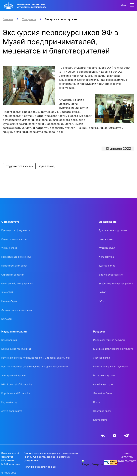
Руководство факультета (15, 230)
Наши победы (9, 301)
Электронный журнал (13, 375)
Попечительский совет (14, 265)
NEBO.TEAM (127, 457)
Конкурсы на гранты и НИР (16, 348)
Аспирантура (106, 256)
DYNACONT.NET (127, 461)
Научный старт (10, 402)
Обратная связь (102, 411)
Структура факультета (14, 239)
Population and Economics (15, 393)
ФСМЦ (102, 301)
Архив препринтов (11, 411)
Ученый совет (9, 247)
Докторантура (107, 265)
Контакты (6, 318)
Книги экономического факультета (113, 348)
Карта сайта (100, 419)
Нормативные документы (16, 256)
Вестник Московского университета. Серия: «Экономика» (34, 366)
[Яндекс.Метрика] (93, 463)
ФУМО (102, 292)
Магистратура (107, 247)
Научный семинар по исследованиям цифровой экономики (35, 357)
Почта (96, 402)
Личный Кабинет (102, 393)
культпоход (46, 166)
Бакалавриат (106, 239)
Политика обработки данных (40, 466)
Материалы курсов (104, 375)
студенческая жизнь (19, 166)
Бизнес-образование (111, 274)
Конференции (9, 339)
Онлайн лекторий (103, 384)
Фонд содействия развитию (17, 283)
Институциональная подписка (110, 366)
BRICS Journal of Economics (16, 384)
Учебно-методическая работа (116, 283)
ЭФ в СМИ (7, 292)
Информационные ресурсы (109, 339)
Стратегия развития (12, 274)
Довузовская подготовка (113, 230)
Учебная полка (101, 357)
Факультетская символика (16, 310)
